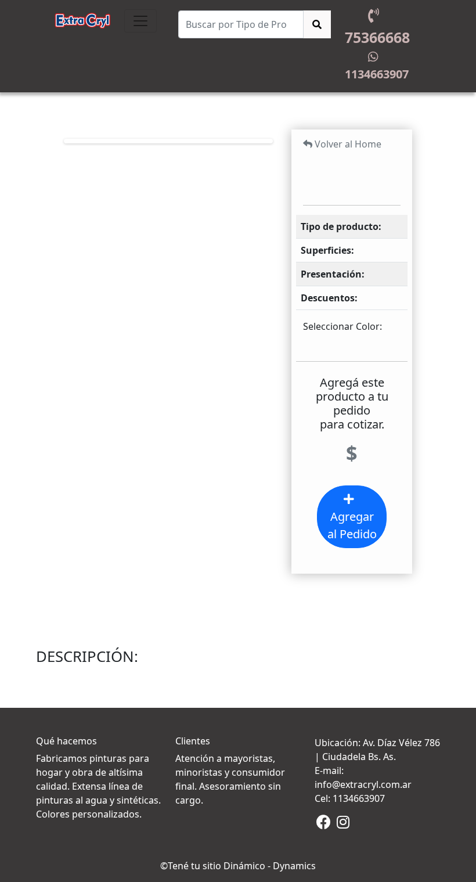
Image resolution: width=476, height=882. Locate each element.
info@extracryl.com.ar (363, 784)
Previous (83, 141)
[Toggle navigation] (140, 21)
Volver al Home (346, 144)
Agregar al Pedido (352, 525)
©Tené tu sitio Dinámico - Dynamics (238, 865)
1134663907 (373, 74)
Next (253, 141)
